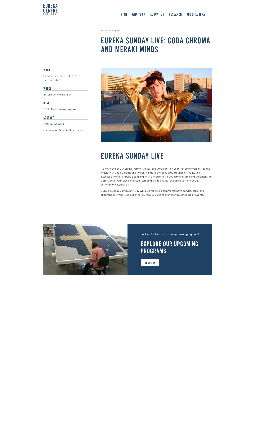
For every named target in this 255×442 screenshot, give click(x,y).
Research (175, 14)
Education (157, 14)
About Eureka (196, 14)
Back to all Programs (110, 30)
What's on (149, 262)
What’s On (139, 14)
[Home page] (50, 9)
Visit (124, 14)
